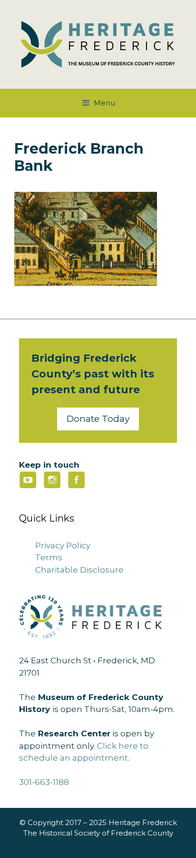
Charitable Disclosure (79, 570)
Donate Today (98, 418)
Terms (48, 557)
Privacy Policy (62, 545)
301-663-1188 (44, 782)
